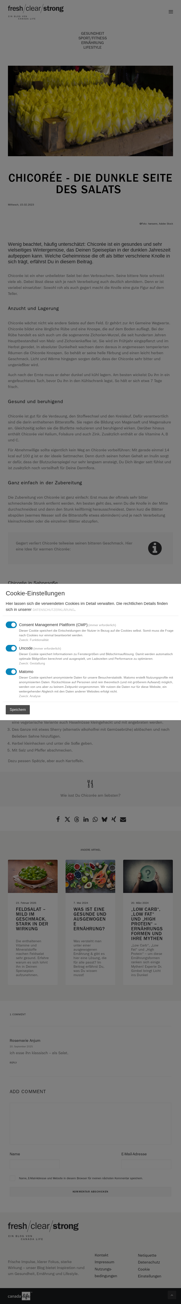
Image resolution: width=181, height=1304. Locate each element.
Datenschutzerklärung (53, 610)
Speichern (18, 710)
